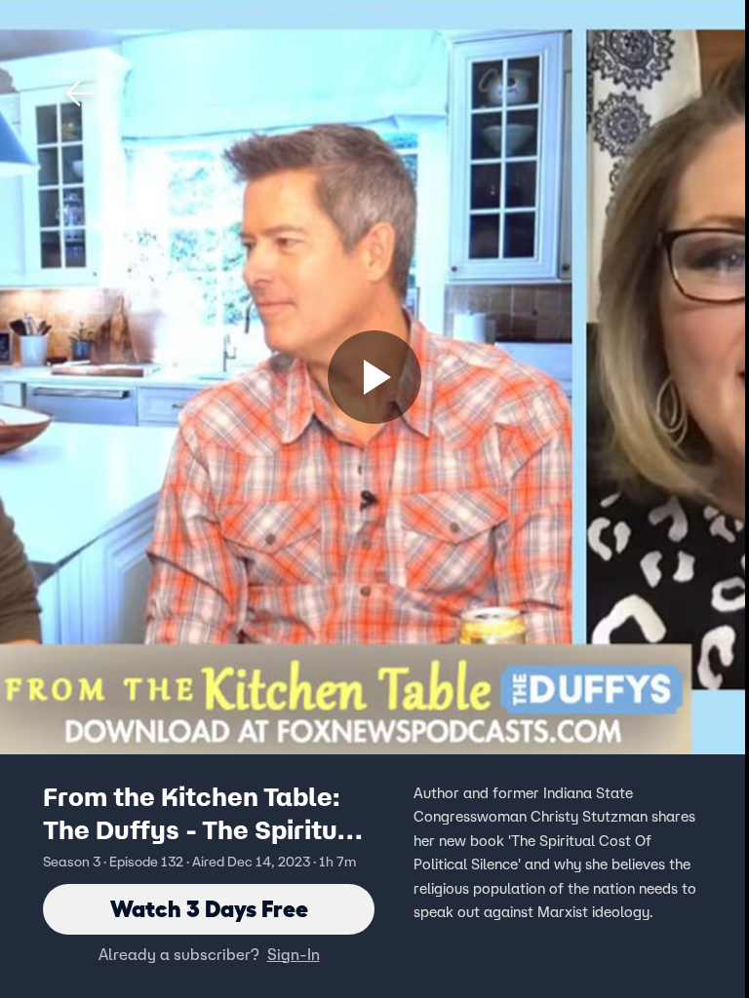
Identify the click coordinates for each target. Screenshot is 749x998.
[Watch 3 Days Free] (374, 377)
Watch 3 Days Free (209, 909)
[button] (80, 93)
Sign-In (293, 954)
